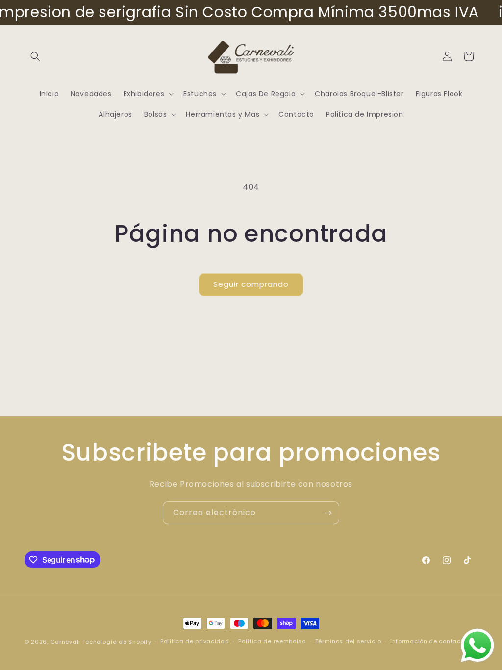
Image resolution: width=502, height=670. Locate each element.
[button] (35, 56)
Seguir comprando (251, 284)
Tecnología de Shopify (116, 641)
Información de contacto (428, 641)
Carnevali (65, 641)
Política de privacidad (194, 641)
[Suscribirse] (328, 512)
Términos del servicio (348, 641)
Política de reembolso (272, 641)
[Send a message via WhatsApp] (477, 645)
